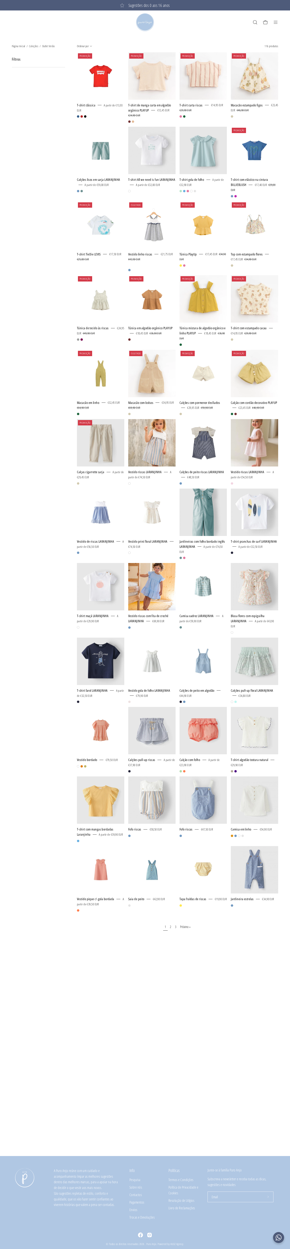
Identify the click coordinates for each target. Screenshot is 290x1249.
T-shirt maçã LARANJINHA (93, 616)
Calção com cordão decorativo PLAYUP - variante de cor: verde (232, 414)
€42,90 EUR (159, 899)
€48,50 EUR (193, 477)
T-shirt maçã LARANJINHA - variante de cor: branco (78, 627)
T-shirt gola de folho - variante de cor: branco (191, 191)
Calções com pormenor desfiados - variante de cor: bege (181, 414)
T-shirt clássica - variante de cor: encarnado (81, 116)
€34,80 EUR (244, 695)
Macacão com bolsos (140, 402)
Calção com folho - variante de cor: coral (184, 771)
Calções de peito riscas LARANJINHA (202, 472)
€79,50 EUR (112, 760)
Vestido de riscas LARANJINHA (95, 541)
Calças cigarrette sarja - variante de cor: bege (78, 483)
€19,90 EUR (221, 899)
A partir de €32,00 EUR (148, 185)
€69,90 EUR (158, 621)
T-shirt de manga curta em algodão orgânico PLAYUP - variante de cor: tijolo (129, 121)
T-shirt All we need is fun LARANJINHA (151, 179)
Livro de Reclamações (181, 1207)
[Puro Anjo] (145, 22)
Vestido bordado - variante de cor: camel (85, 766)
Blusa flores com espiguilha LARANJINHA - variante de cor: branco (232, 632)
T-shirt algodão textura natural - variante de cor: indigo (235, 771)
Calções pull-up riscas (141, 760)
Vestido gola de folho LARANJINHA (149, 690)
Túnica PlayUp (188, 254)
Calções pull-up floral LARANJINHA (252, 690)
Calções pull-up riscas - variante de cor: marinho (129, 771)
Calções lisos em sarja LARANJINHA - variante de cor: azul (78, 191)
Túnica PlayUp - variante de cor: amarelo (181, 265)
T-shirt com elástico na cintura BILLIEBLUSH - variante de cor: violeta (235, 196)
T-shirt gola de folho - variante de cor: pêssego (195, 191)
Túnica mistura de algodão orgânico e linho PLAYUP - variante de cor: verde (181, 344)
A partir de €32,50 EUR (250, 546)
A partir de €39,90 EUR (111, 834)
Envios (133, 1209)
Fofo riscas (134, 829)
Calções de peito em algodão (197, 690)
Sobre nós (135, 1187)
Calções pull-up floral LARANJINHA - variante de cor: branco (232, 702)
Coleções (33, 46)
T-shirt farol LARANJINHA (92, 690)
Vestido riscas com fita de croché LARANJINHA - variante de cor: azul (129, 627)
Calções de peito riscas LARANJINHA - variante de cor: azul (181, 483)
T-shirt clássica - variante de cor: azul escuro (78, 116)
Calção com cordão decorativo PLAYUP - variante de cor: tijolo (235, 414)
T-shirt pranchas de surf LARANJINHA (254, 541)
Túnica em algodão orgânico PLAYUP (150, 328)
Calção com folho (190, 760)
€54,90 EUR (266, 829)
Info (132, 1170)
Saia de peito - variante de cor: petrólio (129, 905)
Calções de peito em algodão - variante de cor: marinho (181, 702)
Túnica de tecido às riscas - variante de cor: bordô (81, 339)
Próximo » (185, 927)
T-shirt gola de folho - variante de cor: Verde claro (181, 191)
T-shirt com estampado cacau (249, 328)
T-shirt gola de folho (192, 179)
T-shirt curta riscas (191, 105)
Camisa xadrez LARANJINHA (197, 616)
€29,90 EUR (237, 765)
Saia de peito (136, 899)
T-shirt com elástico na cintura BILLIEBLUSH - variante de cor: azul (232, 196)
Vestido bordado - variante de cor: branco (78, 766)
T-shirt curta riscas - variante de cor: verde (184, 116)
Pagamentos (136, 1202)
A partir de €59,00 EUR (97, 185)
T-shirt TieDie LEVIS (89, 254)
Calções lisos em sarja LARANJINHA (98, 179)
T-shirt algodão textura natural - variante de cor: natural (232, 771)
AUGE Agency (176, 1244)
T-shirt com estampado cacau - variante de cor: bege (232, 339)
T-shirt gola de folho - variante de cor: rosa (188, 191)
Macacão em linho (88, 402)
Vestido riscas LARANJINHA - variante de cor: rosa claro (232, 483)
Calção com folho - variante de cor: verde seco (181, 771)
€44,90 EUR (185, 695)
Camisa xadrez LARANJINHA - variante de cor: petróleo (181, 627)
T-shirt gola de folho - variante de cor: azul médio (184, 191)
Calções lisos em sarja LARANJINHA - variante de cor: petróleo (81, 191)
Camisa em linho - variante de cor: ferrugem (242, 836)
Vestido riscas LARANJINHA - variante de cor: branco (129, 483)
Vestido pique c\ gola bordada (95, 899)
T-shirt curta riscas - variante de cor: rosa (181, 116)
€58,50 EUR (156, 829)
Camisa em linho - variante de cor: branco (239, 836)
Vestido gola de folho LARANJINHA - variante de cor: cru (129, 702)
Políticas (174, 1170)
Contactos (135, 1194)
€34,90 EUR (268, 899)
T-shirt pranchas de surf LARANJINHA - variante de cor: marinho (232, 553)
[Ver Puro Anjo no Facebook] (140, 1235)
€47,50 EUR (207, 829)
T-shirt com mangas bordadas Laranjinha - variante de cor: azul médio (78, 841)
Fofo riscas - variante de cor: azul (129, 836)
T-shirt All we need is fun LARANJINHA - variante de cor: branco (129, 191)
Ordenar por (83, 46)
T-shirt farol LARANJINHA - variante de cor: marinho (78, 702)
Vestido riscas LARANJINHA (145, 472)
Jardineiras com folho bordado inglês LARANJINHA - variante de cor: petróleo (181, 558)
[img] (135, 265)
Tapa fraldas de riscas (193, 899)
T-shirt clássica (86, 105)
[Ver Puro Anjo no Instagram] (149, 1235)
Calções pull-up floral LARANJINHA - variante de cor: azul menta (235, 702)
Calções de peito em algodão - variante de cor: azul (184, 702)
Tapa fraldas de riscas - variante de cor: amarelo (181, 905)
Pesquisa (134, 1179)
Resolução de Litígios (181, 1200)
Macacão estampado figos (247, 105)
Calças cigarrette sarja (90, 472)
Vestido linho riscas (140, 254)
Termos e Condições (181, 1179)
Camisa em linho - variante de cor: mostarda (232, 836)
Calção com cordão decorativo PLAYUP (254, 402)
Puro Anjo (151, 1244)
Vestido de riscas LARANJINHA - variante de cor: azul (78, 553)
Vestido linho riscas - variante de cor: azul (129, 270)
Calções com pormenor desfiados (200, 402)
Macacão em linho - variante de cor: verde (78, 414)
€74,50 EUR (134, 546)
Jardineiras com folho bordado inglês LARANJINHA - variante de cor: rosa (184, 558)
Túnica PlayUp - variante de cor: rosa (184, 265)
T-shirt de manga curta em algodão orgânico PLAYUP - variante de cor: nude (133, 121)
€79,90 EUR (142, 695)
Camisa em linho (241, 829)
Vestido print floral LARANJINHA (147, 541)
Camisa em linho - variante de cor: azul (235, 836)
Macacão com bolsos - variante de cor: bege (129, 414)
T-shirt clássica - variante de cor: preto (85, 116)
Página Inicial (18, 46)
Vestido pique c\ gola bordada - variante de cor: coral (78, 910)
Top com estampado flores (247, 254)
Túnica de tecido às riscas (93, 328)
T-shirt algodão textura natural (249, 760)
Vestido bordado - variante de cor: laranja (81, 766)
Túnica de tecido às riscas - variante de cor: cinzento (78, 339)
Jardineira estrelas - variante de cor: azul (232, 905)
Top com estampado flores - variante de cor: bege (232, 265)
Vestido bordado (87, 760)
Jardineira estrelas (242, 899)
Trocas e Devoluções (142, 1217)
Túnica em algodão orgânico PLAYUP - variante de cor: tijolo (129, 339)
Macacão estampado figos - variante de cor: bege (232, 116)
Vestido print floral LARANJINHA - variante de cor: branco (129, 553)
